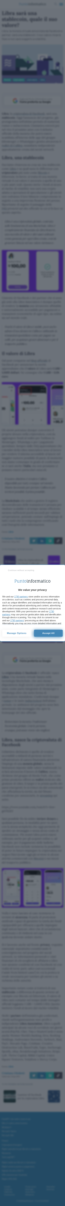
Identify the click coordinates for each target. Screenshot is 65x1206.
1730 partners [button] (21, 596)
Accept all (48, 633)
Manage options (16, 633)
